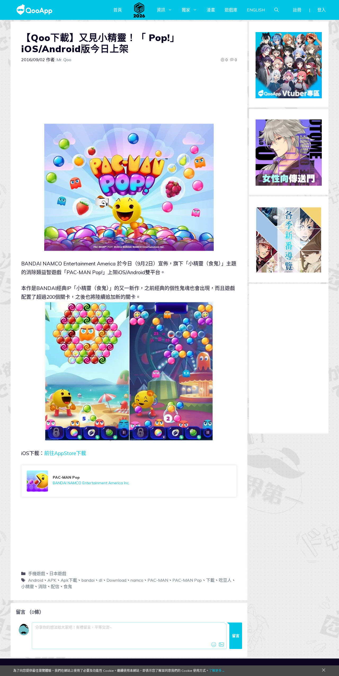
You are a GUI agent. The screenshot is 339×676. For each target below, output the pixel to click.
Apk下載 (69, 580)
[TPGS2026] (139, 10)
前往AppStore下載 (65, 453)
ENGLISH (256, 9)
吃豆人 (225, 580)
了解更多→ (217, 671)
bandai (88, 580)
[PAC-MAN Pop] (129, 481)
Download (116, 580)
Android (35, 580)
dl (100, 580)
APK (51, 580)
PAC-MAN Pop (187, 580)
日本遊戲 (57, 573)
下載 (210, 580)
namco (137, 580)
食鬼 (68, 586)
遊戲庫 (231, 9)
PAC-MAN (158, 580)
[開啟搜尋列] (276, 9)
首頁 (117, 9)
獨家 (186, 9)
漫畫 (211, 9)
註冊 (297, 9)
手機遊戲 (36, 573)
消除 (42, 586)
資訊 (161, 9)
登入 (321, 9)
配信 (55, 586)
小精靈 (27, 586)
